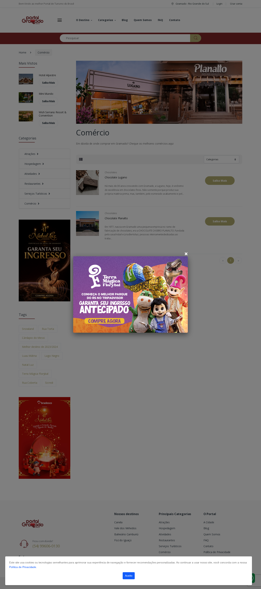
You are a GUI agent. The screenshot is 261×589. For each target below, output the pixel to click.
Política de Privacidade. (23, 567)
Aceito (128, 575)
